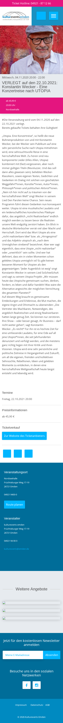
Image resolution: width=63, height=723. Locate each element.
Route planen (14, 504)
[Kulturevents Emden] (17, 16)
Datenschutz (37, 704)
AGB (47, 704)
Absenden (51, 655)
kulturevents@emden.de (16, 548)
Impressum (21, 704)
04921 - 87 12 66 (41, 3)
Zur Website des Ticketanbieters (24, 436)
